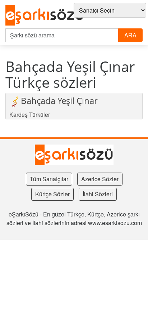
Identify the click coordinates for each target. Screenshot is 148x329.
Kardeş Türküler (29, 114)
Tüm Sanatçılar (49, 179)
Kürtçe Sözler (52, 194)
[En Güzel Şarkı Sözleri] (44, 15)
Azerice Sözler (100, 179)
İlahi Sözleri (98, 194)
